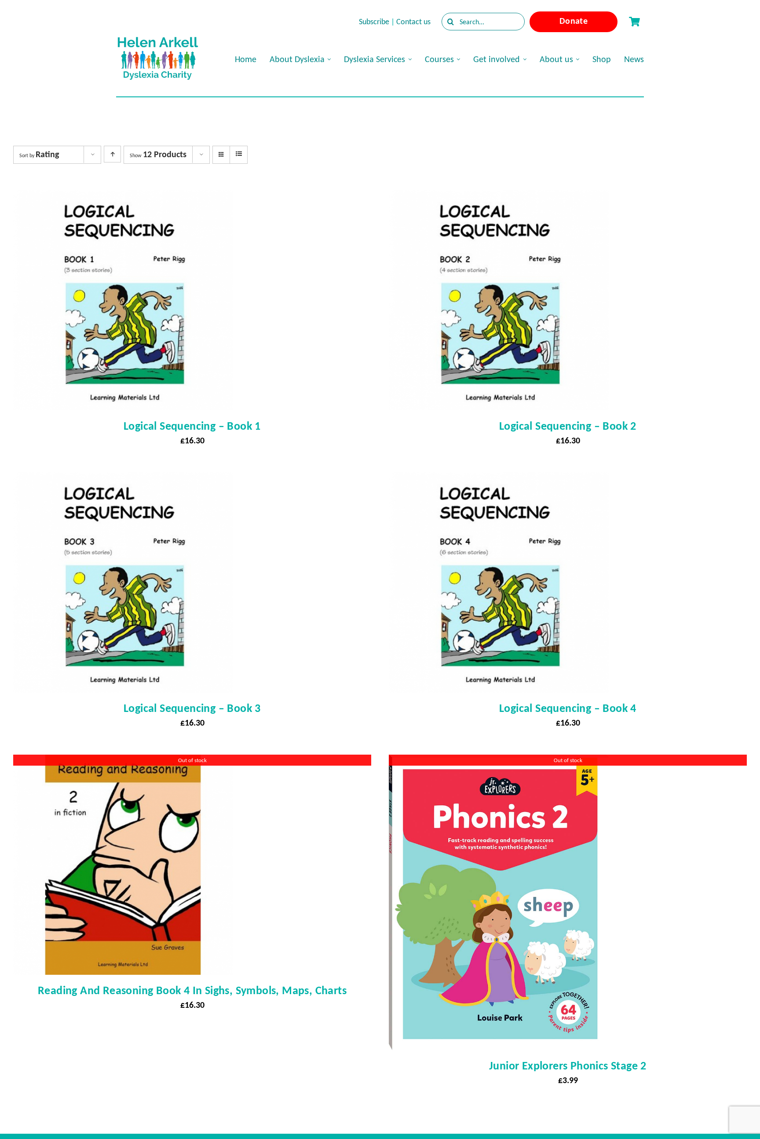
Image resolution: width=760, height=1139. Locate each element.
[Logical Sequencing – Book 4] (499, 480)
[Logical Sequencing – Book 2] (499, 198)
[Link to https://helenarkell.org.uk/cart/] (634, 21)
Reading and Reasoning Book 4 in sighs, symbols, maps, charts (192, 990)
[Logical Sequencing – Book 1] (123, 198)
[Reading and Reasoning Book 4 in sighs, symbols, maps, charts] (123, 762)
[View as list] (238, 154)
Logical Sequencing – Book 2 (567, 426)
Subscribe (374, 21)
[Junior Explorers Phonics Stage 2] (499, 762)
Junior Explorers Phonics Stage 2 (568, 1065)
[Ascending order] (112, 154)
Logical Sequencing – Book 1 (192, 426)
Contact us (413, 21)
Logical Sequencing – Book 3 (192, 708)
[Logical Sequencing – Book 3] (123, 480)
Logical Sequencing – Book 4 (567, 708)
